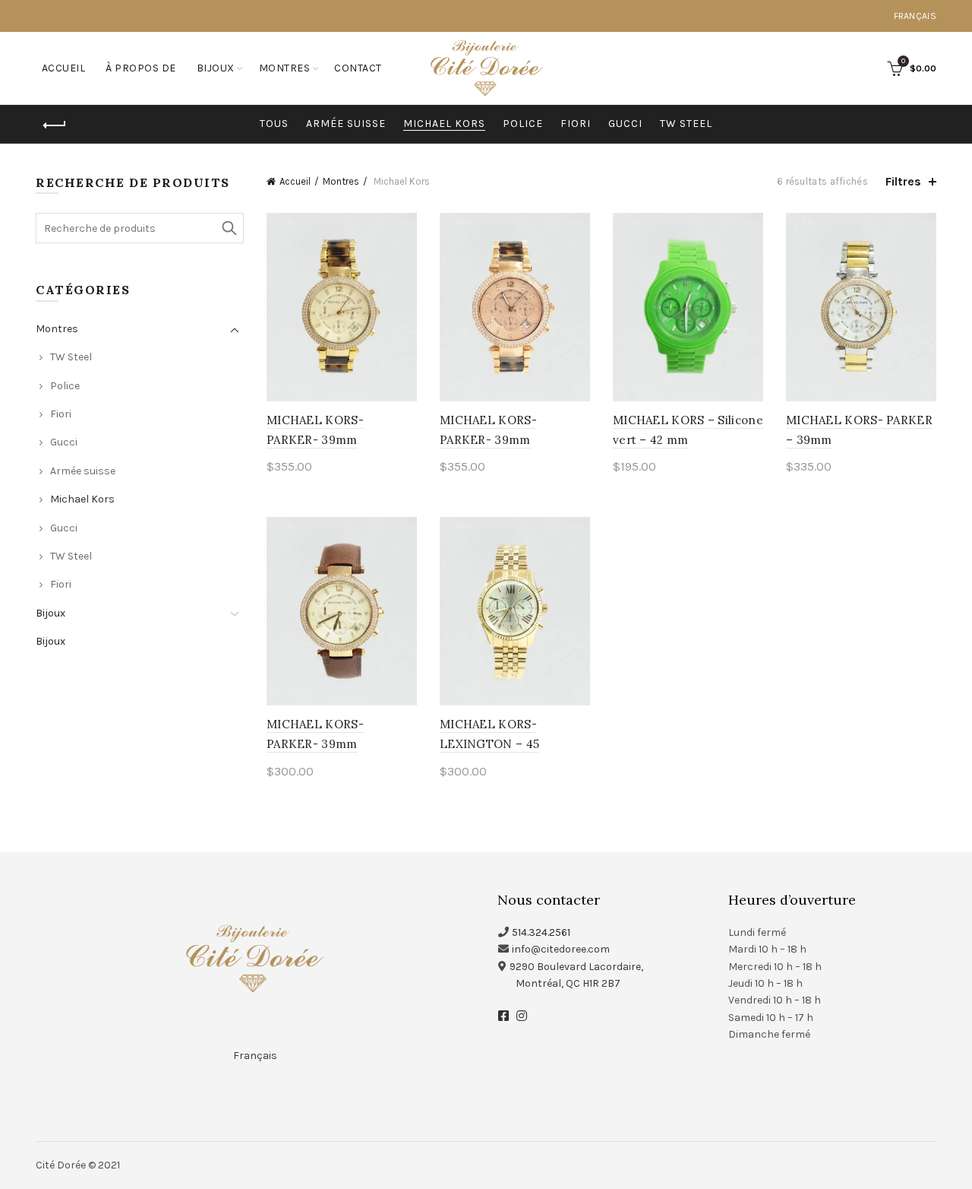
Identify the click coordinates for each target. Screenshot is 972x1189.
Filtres (903, 181)
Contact (358, 68)
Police (523, 123)
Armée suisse (346, 123)
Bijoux (216, 68)
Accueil (64, 68)
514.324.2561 (541, 932)
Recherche (228, 228)
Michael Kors (444, 123)
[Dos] (55, 125)
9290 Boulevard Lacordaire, (576, 966)
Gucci (625, 123)
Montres (285, 68)
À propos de (141, 68)
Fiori (575, 123)
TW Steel (686, 123)
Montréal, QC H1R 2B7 (568, 983)
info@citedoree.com (561, 949)
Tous (274, 123)
